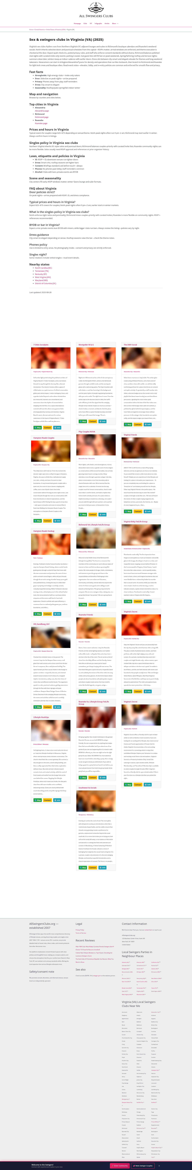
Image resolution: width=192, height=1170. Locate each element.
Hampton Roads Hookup (43, 531)
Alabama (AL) (125, 962)
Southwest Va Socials (87, 788)
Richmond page (41, 117)
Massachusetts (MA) (127, 972)
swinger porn (97, 976)
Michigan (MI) (140, 972)
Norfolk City (135, 638)
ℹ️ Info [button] (57, 427)
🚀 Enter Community (120, 1166)
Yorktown (40, 558)
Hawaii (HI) (139, 968)
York (34, 558)
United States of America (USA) (55, 30)
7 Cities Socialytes (40, 345)
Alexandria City (83, 458)
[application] (117, 23)
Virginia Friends (130, 435)
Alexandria (92, 458)
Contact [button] (47, 427)
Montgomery (82, 814)
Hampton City (45, 465)
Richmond (91, 371)
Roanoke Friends (86, 615)
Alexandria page (42, 110)
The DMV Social (130, 345)
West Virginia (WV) (43, 277)
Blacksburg (90, 814)
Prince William (37, 744)
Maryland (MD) (41, 280)
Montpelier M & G (86, 345)
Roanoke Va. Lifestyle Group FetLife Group (94, 702)
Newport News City (47, 651)
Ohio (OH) (154, 981)
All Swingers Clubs (96, 16)
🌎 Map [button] (38, 427)
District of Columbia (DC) (45, 283)
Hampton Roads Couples (43, 438)
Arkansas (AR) (140, 962)
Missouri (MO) (125, 978)
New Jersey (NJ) (141, 978)
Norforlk (134, 728)
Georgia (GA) (125, 968)
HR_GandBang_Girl (41, 624)
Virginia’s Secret (130, 611)
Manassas (45, 744)
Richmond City (83, 371)
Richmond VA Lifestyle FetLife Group (94, 524)
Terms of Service (81, 933)
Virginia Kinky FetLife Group (135, 521)
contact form (148, 930)
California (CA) (155, 962)
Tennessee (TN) (41, 271)
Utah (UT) (124, 991)
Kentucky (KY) (41, 274)
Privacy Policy (80, 930)
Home (31, 30)
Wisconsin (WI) (140, 994)
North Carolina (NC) (43, 268)
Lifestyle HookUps (41, 717)
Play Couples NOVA (87, 431)
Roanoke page (41, 123)
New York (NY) (126, 981)
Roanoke (81, 642)
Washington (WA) (155, 991)
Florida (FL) (154, 965)
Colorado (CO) (125, 965)
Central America (40, 30)
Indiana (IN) (154, 968)
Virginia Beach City (47, 371)
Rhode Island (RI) (126, 988)
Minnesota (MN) (155, 972)
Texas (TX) (154, 988)
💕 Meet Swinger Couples (142, 1166)
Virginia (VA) (36, 371)
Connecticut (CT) (141, 965)
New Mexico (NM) (156, 978)
